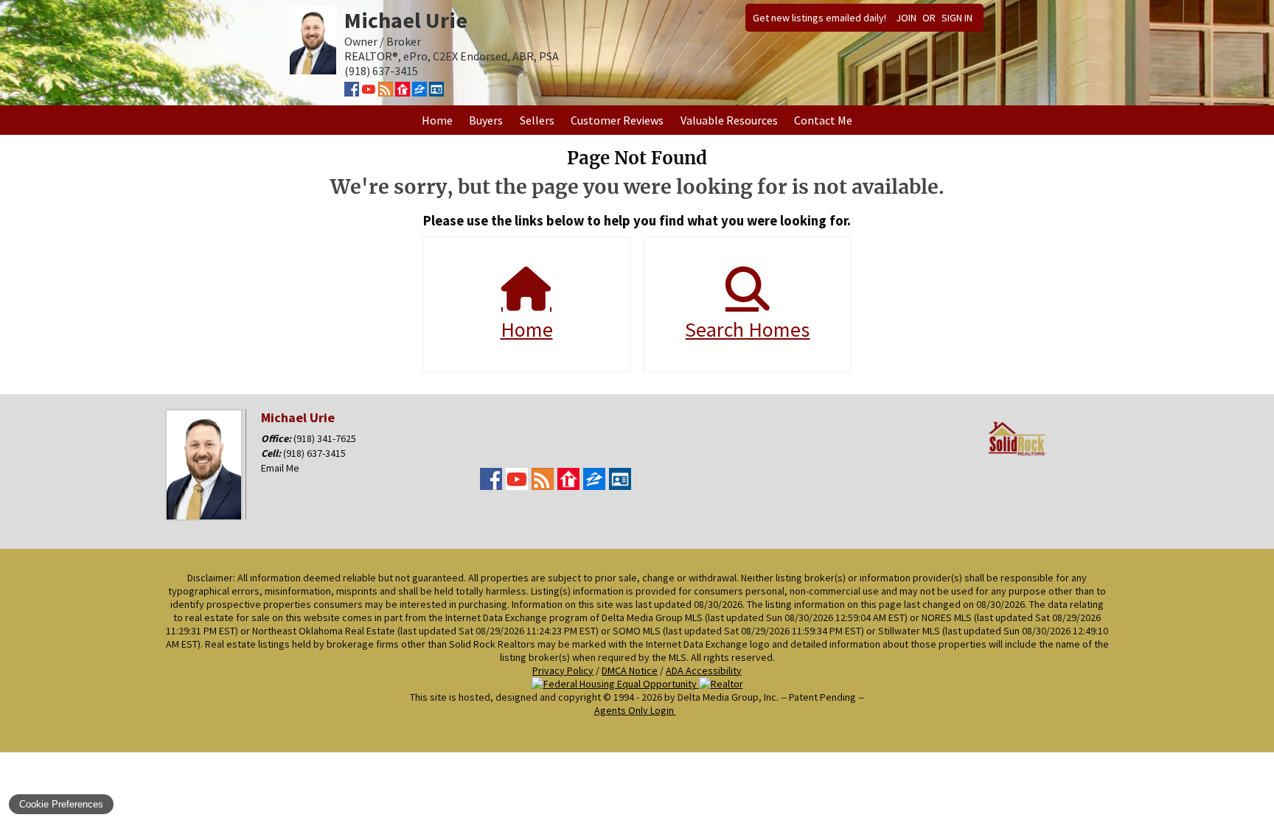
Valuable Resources (729, 120)
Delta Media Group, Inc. (728, 697)
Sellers (537, 120)
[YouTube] (368, 92)
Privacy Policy (563, 670)
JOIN (906, 17)
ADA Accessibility (704, 670)
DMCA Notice (630, 670)
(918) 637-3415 (314, 453)
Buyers (486, 120)
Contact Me (823, 120)
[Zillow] (419, 92)
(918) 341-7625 (324, 438)
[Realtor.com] (402, 92)
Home (437, 120)
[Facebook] (351, 92)
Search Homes (747, 329)
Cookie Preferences (61, 804)
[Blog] (385, 92)
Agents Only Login (635, 710)
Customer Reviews (617, 120)
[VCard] (436, 92)
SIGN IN (956, 17)
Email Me (280, 467)
